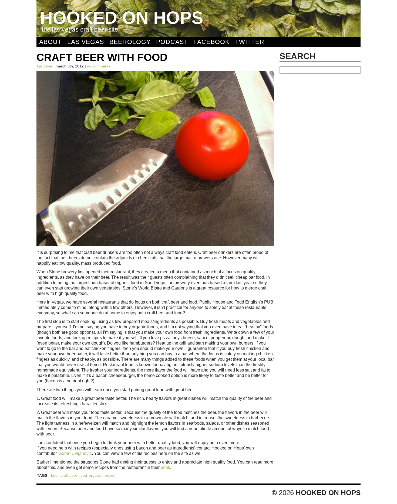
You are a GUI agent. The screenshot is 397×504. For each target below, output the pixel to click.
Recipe (108, 475)
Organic (95, 475)
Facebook (211, 41)
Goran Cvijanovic (75, 453)
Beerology (130, 41)
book (165, 467)
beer (55, 475)
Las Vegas (85, 41)
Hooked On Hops (121, 18)
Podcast (172, 41)
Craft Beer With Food (101, 57)
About (50, 41)
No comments (98, 66)
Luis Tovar (44, 66)
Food (83, 475)
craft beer (69, 475)
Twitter (249, 41)
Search (298, 56)
